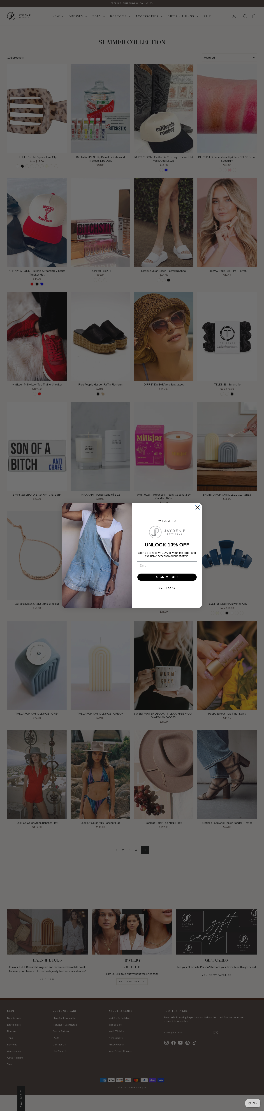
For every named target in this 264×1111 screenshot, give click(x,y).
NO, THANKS (167, 588)
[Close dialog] (197, 507)
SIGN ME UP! (167, 577)
